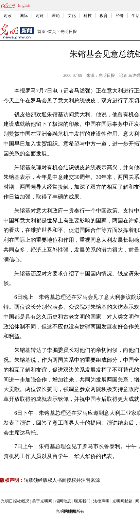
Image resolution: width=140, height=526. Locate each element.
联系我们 (82, 501)
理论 (56, 15)
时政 (8, 15)
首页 (41, 31)
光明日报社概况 (15, 501)
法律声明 (101, 501)
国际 (24, 15)
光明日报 (68, 31)
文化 (72, 15)
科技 (88, 15)
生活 (136, 15)
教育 (104, 15)
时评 (40, 15)
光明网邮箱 (122, 501)
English (24, 5)
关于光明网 (42, 501)
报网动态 (63, 501)
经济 (120, 15)
